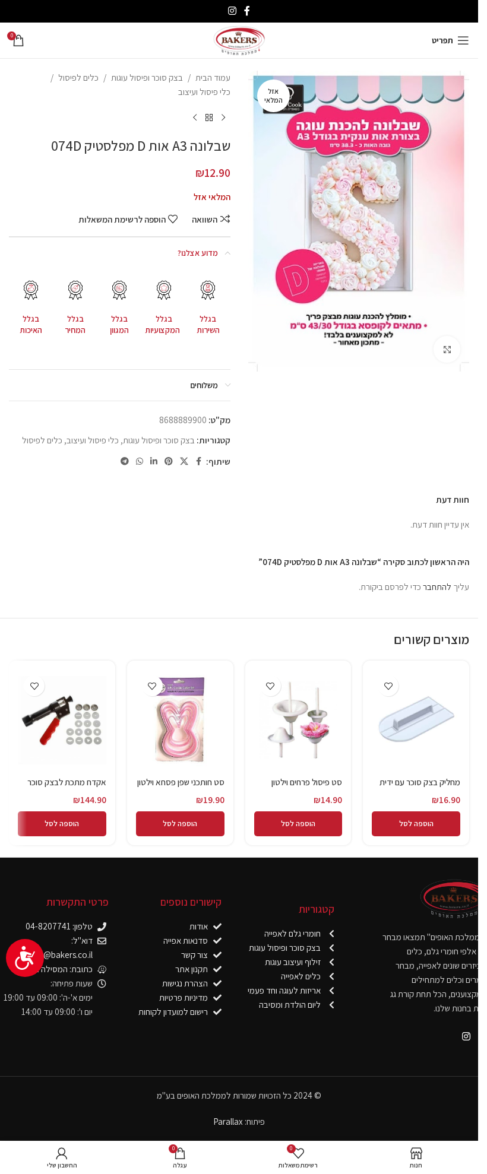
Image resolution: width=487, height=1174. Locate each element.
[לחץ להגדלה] (447, 349)
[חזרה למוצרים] (209, 118)
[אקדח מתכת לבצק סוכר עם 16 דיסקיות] (62, 720)
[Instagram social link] (232, 11)
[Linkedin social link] (154, 461)
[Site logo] (239, 39)
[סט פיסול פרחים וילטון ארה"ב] (298, 720)
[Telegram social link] (124, 461)
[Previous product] (223, 118)
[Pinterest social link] (168, 461)
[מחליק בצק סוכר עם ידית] (416, 720)
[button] (416, 823)
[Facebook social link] (247, 11)
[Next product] (195, 118)
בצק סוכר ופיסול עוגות (147, 77)
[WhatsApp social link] (139, 461)
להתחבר (437, 586)
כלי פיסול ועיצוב (204, 91)
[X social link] (184, 461)
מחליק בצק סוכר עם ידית (420, 782)
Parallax (228, 1121)
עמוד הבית (212, 77)
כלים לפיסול (78, 77)
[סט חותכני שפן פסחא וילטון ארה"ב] (180, 720)
